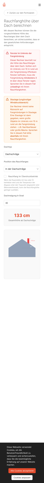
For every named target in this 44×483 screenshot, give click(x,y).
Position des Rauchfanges (16, 161)
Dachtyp (8, 147)
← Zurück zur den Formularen (20, 13)
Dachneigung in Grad (14, 195)
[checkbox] (5, 176)
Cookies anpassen (22, 477)
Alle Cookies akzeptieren (22, 470)
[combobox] (22, 154)
